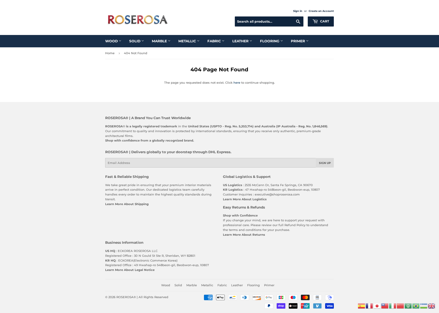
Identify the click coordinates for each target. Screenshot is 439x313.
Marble (160, 41)
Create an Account (321, 11)
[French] (369, 305)
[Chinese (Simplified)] (400, 305)
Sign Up (325, 163)
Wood (112, 41)
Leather (240, 41)
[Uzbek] (424, 305)
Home (110, 53)
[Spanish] (362, 305)
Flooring (270, 41)
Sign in (297, 11)
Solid (135, 41)
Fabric (214, 41)
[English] (432, 305)
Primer (298, 41)
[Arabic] (408, 305)
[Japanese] (377, 305)
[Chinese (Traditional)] (385, 305)
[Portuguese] (416, 305)
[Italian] (393, 305)
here (236, 82)
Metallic (187, 41)
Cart (324, 21)
